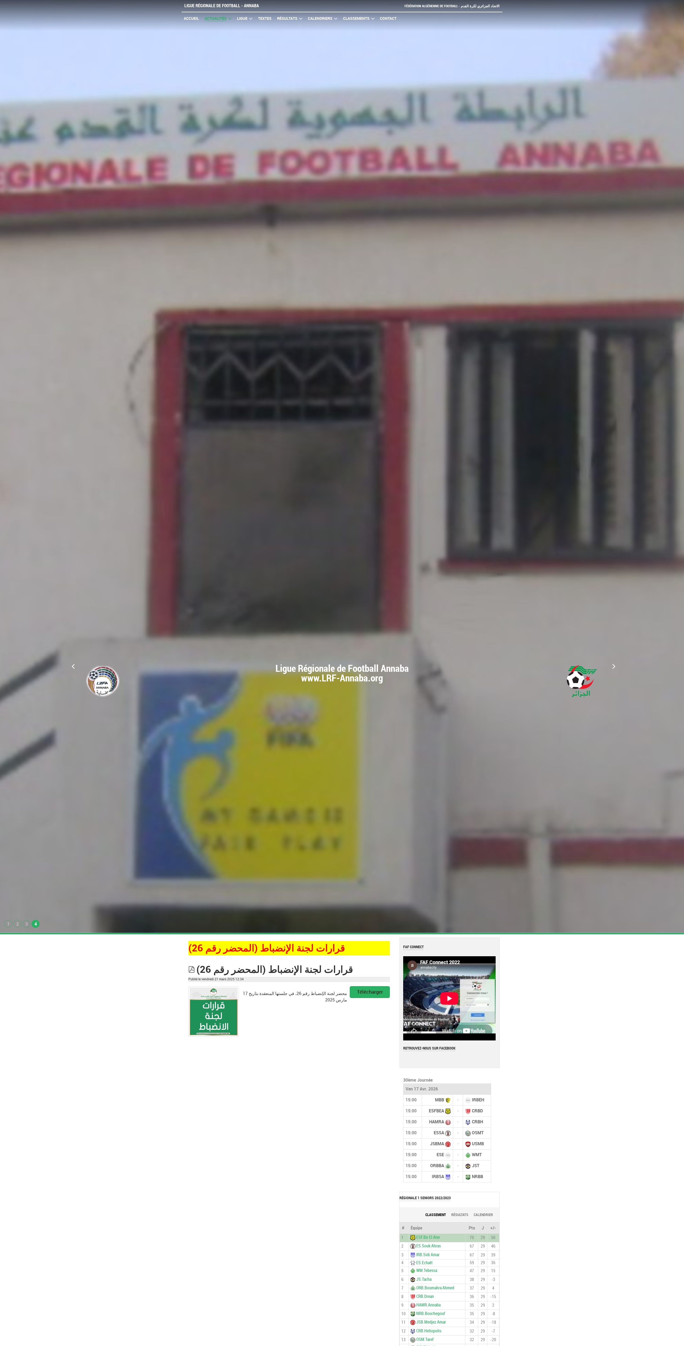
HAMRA (436, 1121)
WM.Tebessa (426, 1270)
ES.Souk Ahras (428, 1246)
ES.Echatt (424, 1262)
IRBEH (478, 1099)
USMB (478, 1143)
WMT (477, 1154)
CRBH (477, 1121)
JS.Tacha (424, 1279)
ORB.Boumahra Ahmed (435, 1287)
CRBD (477, 1110)
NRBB (477, 1176)
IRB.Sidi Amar (428, 1254)
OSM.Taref (425, 1339)
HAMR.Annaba (428, 1305)
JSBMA (437, 1143)
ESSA (439, 1132)
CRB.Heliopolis (428, 1330)
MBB (439, 1099)
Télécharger (370, 992)
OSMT (478, 1132)
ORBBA (437, 1165)
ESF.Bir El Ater (428, 1237)
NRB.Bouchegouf (430, 1313)
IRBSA (438, 1176)
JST (475, 1165)
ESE (440, 1154)
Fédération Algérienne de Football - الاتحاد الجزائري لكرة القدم (452, 6)
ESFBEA (436, 1110)
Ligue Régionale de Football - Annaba (221, 5)
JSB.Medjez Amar (431, 1322)
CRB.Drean (425, 1296)
